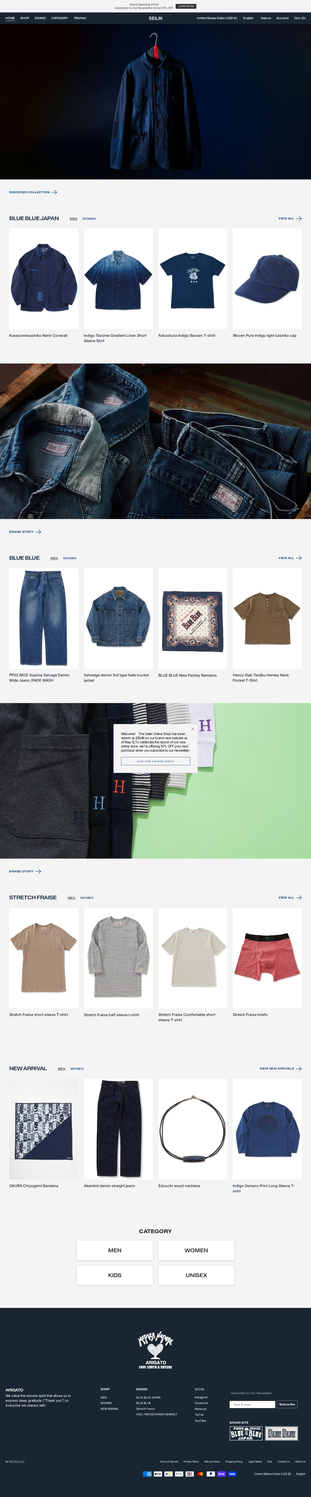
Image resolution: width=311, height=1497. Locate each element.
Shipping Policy (234, 1461)
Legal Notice (255, 1461)
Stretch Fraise (145, 1408)
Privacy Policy (191, 1461)
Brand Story (21, 532)
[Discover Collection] (155, 101)
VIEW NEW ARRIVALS (277, 1068)
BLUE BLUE (143, 1403)
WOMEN (89, 218)
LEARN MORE (186, 6)
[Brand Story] (155, 441)
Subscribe (287, 1404)
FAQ (269, 1461)
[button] (217, 18)
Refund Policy (212, 1461)
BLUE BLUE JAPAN (148, 1397)
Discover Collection (29, 192)
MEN (73, 218)
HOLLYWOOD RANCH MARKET (156, 1414)
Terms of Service (169, 1461)
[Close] (193, 729)
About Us (300, 1461)
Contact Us (284, 1461)
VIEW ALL (286, 218)
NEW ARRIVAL (110, 1408)
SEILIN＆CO (16, 1461)
